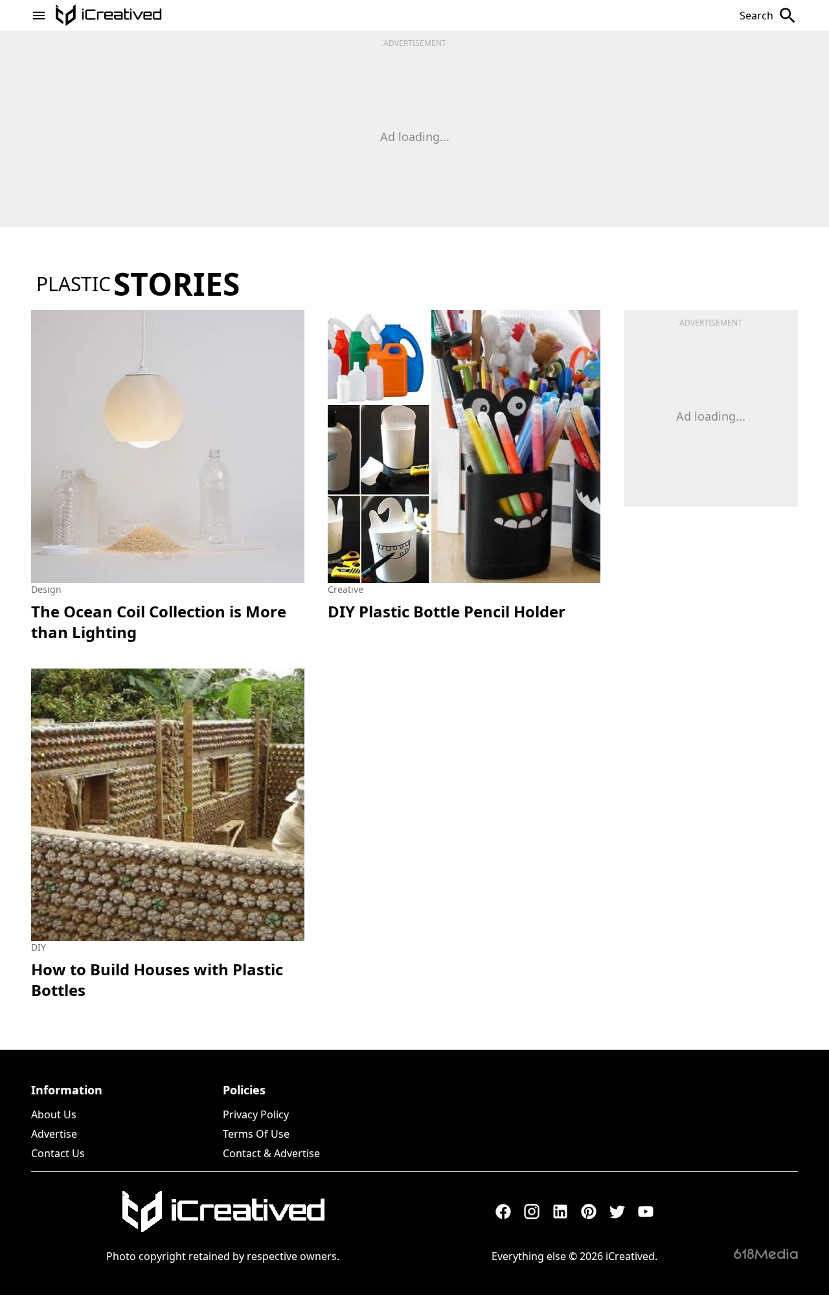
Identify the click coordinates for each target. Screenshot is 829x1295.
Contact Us (58, 1153)
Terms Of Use (256, 1134)
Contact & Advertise (271, 1153)
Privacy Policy (256, 1114)
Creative (345, 589)
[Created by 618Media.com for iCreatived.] (766, 1253)
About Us (53, 1114)
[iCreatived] (222, 1211)
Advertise (54, 1134)
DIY (38, 947)
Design (46, 589)
